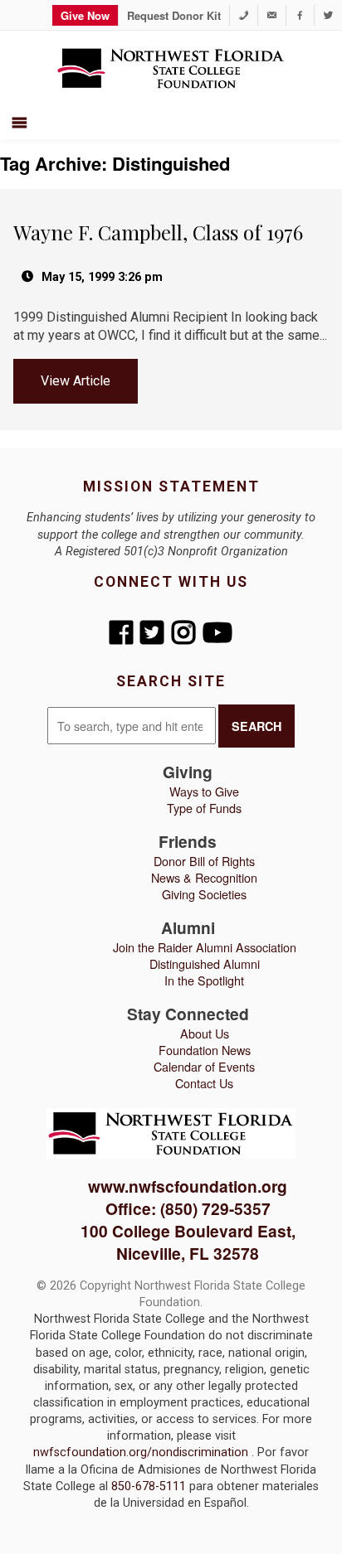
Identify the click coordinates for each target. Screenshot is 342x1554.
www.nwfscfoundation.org (187, 1186)
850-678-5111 (150, 1486)
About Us (204, 1033)
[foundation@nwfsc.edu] (272, 15)
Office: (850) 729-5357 (188, 1208)
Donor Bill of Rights (204, 860)
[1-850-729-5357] (243, 15)
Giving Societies (204, 894)
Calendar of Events (204, 1066)
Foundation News (205, 1049)
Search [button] (256, 726)
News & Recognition (204, 877)
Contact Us (204, 1083)
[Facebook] (300, 15)
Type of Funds (204, 807)
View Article (75, 381)
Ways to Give (204, 791)
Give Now (85, 15)
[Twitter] (328, 15)
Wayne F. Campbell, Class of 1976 (158, 232)
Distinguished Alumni (204, 963)
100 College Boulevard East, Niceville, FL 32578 (188, 1242)
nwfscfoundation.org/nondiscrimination (142, 1452)
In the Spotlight (204, 980)
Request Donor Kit (174, 15)
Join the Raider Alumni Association (204, 947)
